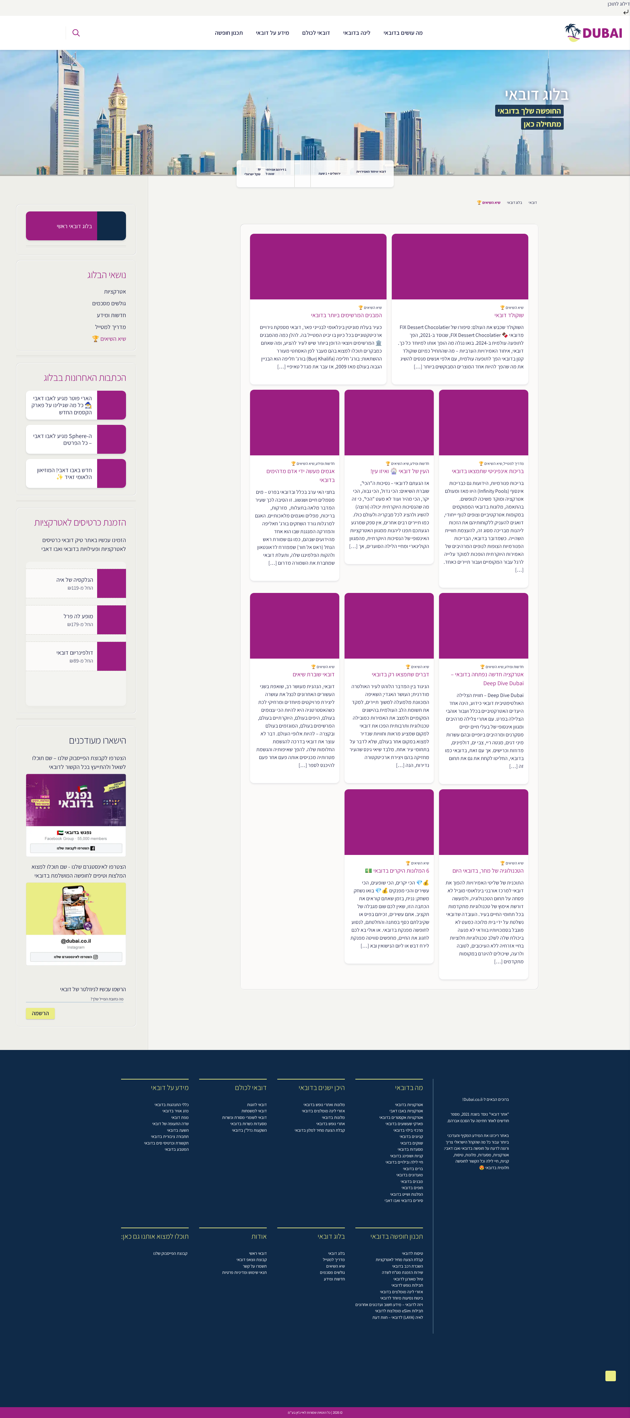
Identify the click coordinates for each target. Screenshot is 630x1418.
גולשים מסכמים (109, 303)
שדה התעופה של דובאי (170, 1123)
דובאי (533, 202)
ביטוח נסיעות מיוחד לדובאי (401, 1298)
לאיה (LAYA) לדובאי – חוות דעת (397, 1317)
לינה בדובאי (356, 32)
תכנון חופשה (229, 32)
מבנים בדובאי (412, 1181)
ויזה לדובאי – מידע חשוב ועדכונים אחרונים (389, 1304)
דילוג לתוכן (619, 3)
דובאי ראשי (258, 1253)
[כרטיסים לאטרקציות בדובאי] (22, 33)
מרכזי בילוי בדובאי (408, 1130)
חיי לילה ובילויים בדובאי (404, 1162)
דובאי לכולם (316, 32)
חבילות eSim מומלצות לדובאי (399, 1311)
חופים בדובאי (412, 1187)
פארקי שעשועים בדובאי (404, 1123)
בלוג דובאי (514, 202)
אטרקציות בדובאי (409, 1104)
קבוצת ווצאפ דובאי (252, 1259)
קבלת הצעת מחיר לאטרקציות (399, 1259)
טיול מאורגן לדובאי (408, 1279)
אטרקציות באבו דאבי (406, 1111)
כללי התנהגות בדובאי (172, 1104)
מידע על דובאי (272, 32)
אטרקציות (115, 291)
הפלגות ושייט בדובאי (406, 1194)
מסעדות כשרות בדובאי (248, 1123)
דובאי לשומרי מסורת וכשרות (244, 1117)
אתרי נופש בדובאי (330, 1123)
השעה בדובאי (178, 1130)
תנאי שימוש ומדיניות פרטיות (244, 1272)
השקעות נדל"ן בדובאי (249, 1130)
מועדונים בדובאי (409, 1175)
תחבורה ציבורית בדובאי (170, 1136)
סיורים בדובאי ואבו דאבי (404, 1200)
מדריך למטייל (110, 327)
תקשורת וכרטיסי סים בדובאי (166, 1143)
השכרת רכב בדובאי (407, 1266)
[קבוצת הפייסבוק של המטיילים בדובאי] (51, 33)
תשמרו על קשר (255, 1266)
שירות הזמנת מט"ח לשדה (402, 1272)
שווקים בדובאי (411, 1143)
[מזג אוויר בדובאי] (303, 173)
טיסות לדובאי (412, 1253)
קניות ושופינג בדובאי (406, 1156)
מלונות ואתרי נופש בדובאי (324, 1104)
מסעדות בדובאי (410, 1149)
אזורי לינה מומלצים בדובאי (323, 1111)
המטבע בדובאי (177, 1149)
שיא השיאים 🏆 (109, 338)
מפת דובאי (180, 1117)
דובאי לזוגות (257, 1104)
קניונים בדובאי (411, 1136)
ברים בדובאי (413, 1168)
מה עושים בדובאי (403, 32)
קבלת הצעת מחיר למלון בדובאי (320, 1130)
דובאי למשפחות (254, 1111)
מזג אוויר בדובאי (175, 1111)
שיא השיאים (335, 1266)
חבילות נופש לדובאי (407, 1285)
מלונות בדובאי (333, 1117)
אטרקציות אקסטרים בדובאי (401, 1117)
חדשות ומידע (111, 315)
